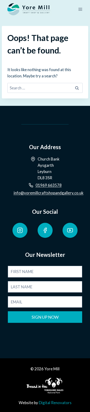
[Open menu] (80, 9)
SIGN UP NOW (45, 317)
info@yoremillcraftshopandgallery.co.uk (49, 192)
